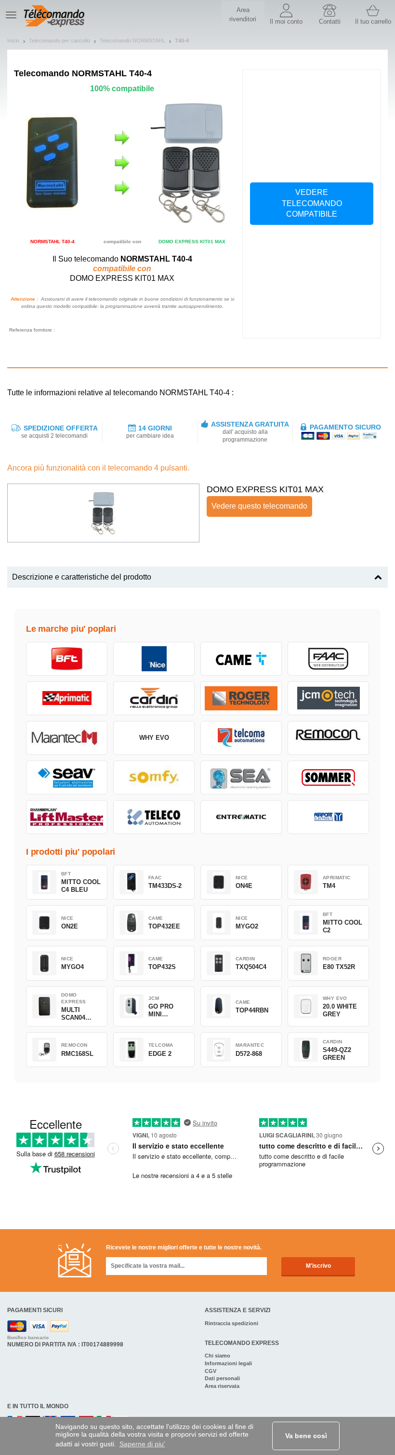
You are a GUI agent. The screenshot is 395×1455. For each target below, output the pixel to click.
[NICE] (154, 659)
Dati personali (222, 1378)
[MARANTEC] (66, 738)
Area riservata (222, 1386)
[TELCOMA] (241, 738)
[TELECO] (154, 817)
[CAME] (241, 659)
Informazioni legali (228, 1363)
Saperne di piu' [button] (142, 1444)
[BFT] (66, 659)
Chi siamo (217, 1355)
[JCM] (328, 698)
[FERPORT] (328, 817)
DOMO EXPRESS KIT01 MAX (265, 489)
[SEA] (241, 777)
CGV (210, 1371)
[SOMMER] (328, 777)
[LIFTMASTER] (66, 817)
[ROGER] (241, 698)
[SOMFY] (154, 777)
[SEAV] (66, 777)
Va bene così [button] (306, 1436)
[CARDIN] (154, 698)
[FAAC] (328, 659)
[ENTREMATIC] (241, 817)
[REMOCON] (328, 738)
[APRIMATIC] (66, 698)
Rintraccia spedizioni (231, 1323)
